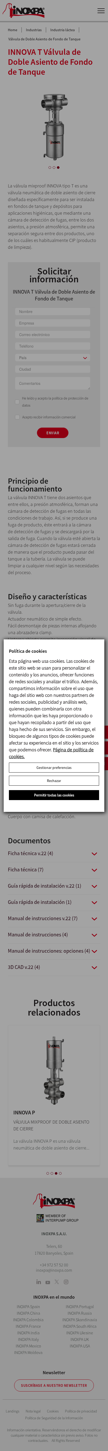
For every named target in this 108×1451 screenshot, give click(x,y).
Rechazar (54, 780)
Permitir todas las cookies (54, 795)
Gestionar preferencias (54, 767)
